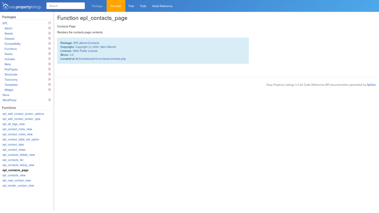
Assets (9, 33)
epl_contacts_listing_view (18, 165)
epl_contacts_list (13, 160)
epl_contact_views (14, 149)
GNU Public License (85, 51)
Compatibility (13, 44)
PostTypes (11, 69)
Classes (9, 38)
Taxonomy (11, 79)
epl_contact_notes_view (18, 134)
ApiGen (371, 85)
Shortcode (11, 74)
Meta (8, 64)
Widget (9, 90)
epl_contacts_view (14, 175)
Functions (11, 49)
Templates (11, 85)
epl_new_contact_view (17, 180)
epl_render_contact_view (18, 185)
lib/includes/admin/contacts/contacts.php (101, 59)
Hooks (8, 54)
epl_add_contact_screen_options (23, 114)
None (6, 95)
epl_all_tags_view (14, 124)
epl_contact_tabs (13, 144)
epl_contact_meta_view (17, 129)
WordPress (9, 100)
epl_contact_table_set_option (21, 139)
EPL (5, 23)
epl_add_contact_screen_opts (21, 119)
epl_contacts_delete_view (19, 155)
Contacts (93, 43)
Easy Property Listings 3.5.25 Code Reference (20, 9)
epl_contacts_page (15, 170)
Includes (10, 59)
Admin (8, 28)
